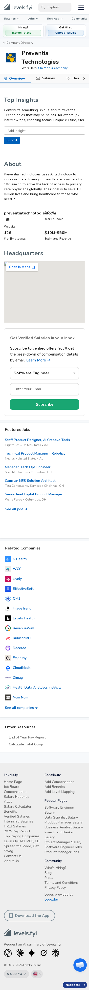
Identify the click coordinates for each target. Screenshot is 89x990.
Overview (17, 78)
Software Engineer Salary (59, 810)
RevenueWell (23, 628)
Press (48, 877)
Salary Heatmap (16, 796)
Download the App (32, 915)
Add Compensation (59, 781)
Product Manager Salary (63, 822)
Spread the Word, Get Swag (21, 848)
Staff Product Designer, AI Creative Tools (37, 440)
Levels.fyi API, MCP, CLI (22, 841)
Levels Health (24, 618)
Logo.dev (51, 899)
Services (53, 19)
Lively (17, 578)
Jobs (31, 19)
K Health (20, 559)
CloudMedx (21, 667)
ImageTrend (22, 608)
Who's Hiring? (55, 867)
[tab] (15, 78)
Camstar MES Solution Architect (30, 480)
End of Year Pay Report (27, 737)
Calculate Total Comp (26, 744)
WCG (17, 569)
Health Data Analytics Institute (37, 687)
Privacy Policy (55, 887)
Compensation (15, 791)
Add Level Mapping (59, 791)
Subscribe (44, 404)
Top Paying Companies (22, 836)
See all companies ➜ (21, 707)
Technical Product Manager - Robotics (35, 453)
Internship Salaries (18, 821)
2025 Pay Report (17, 831)
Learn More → (38, 360)
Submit (11, 140)
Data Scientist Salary (61, 817)
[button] (65, 30)
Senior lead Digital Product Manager (33, 494)
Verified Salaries (17, 816)
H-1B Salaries (15, 826)
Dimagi (18, 677)
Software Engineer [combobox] (31, 373)
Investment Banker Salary (59, 835)
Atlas (8, 801)
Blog (48, 872)
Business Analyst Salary (63, 827)
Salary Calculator (17, 806)
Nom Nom (20, 697)
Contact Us (13, 856)
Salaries (10, 19)
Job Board (11, 786)
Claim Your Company (52, 68)
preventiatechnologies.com (30, 213)
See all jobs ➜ (16, 509)
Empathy (19, 657)
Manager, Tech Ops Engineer (27, 467)
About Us (11, 861)
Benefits (10, 811)
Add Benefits (54, 786)
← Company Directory (18, 43)
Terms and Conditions (61, 882)
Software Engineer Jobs (63, 847)
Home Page (13, 781)
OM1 (16, 598)
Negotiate (73, 985)
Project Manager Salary (62, 842)
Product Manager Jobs (61, 852)
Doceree (19, 648)
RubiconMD (22, 638)
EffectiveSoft (23, 588)
